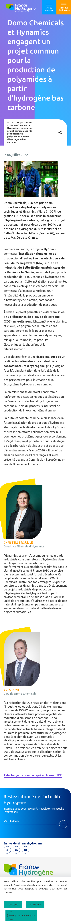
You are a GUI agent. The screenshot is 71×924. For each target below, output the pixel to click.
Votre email (11, 821)
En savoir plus (26, 915)
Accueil (11, 122)
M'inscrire (63, 824)
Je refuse (35, 904)
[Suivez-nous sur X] (7, 849)
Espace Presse (25, 122)
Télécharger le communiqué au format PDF (33, 775)
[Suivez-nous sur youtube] (25, 849)
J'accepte (12, 904)
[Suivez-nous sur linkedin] (16, 849)
